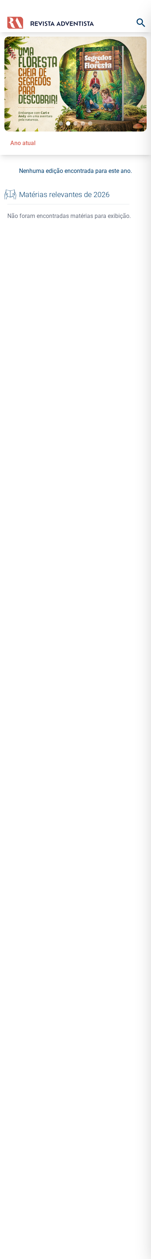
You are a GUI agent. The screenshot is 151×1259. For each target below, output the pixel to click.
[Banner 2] (68, 123)
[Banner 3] (75, 123)
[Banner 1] (61, 123)
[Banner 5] (90, 123)
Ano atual (23, 143)
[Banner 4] (83, 123)
